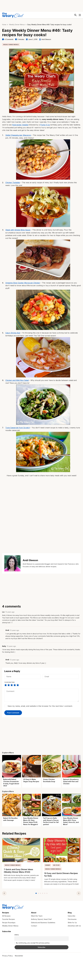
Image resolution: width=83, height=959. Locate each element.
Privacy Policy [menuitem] (7, 956)
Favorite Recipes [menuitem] (8, 919)
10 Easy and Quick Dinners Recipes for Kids (61, 874)
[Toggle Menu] (80, 15)
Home (4, 24)
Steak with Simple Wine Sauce (17, 230)
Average (11, 685)
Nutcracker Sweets (20, 125)
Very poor (5, 685)
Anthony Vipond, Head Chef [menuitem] (41, 919)
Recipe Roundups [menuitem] (8, 923)
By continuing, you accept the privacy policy (32, 943)
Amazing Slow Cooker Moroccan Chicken (22, 283)
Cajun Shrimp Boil (12, 333)
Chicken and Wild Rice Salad (17, 380)
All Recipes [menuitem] (6, 916)
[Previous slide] (4, 893)
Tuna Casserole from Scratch (17, 428)
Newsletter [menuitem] (19, 956)
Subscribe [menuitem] (71, 916)
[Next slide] (79, 893)
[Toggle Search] (75, 15)
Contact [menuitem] (34, 926)
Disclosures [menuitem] (72, 919)
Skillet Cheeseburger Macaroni (18, 135)
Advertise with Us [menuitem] (74, 926)
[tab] (36, 893)
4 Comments (9, 39)
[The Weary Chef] (13, 15)
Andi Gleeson (46, 39)
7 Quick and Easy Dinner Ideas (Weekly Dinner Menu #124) (18, 870)
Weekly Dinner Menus (17, 24)
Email (16, 935)
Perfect (17, 685)
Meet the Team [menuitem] (36, 916)
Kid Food (56, 865)
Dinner (47, 865)
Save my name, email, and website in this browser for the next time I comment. (40, 706)
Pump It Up (45, 125)
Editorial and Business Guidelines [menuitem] (43, 923)
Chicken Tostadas (12, 182)
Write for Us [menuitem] (72, 923)
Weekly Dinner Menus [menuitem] (10, 926)
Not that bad (8, 685)
